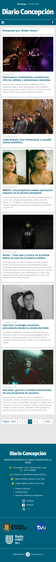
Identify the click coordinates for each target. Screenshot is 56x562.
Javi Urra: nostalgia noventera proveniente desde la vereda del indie (26, 326)
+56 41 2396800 (29, 470)
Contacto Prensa (21, 492)
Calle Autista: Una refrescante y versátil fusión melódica (27, 141)
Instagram (30, 501)
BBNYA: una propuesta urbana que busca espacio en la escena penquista (28, 191)
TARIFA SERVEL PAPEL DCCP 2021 (29, 483)
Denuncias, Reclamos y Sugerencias (29, 495)
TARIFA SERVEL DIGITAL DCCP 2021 (29, 479)
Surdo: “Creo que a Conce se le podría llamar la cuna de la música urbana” (26, 256)
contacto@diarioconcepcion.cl (29, 475)
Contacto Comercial (22, 489)
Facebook (29, 505)
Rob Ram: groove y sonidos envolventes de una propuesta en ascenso (27, 391)
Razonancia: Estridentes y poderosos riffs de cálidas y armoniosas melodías (26, 78)
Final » (48, 421)
